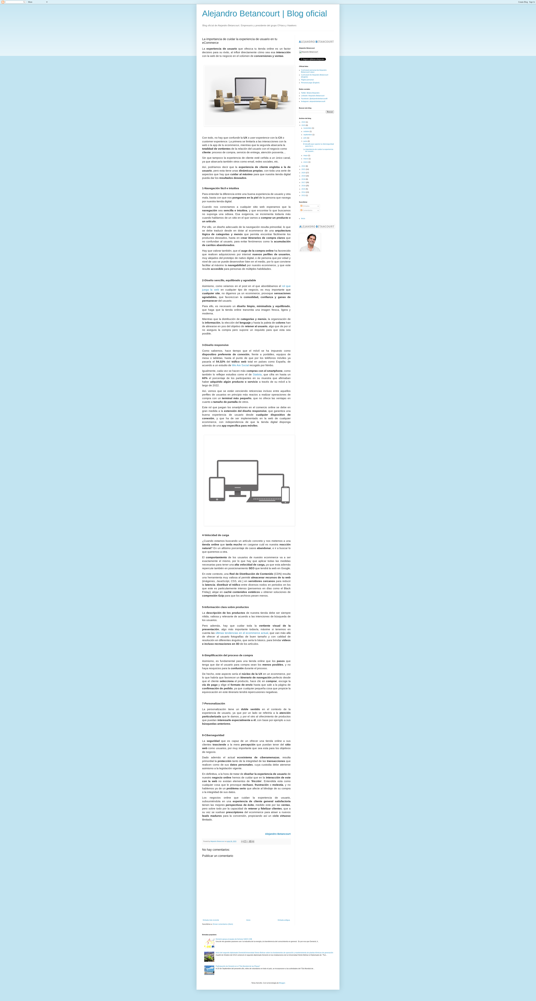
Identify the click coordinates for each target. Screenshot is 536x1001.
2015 (304, 189)
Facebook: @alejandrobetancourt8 (314, 99)
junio (305, 141)
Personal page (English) (310, 83)
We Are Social (240, 365)
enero (305, 162)
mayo (305, 155)
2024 (304, 122)
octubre (306, 131)
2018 (304, 179)
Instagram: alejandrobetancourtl (313, 101)
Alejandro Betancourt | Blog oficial (264, 13)
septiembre (307, 135)
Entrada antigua (284, 920)
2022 (304, 166)
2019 (304, 176)
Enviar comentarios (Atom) (223, 924)
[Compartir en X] (247, 841)
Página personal (307, 80)
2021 (304, 169)
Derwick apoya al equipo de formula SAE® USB (234, 939)
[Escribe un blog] (245, 841)
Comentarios (307, 210)
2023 (304, 125)
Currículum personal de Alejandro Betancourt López (314, 71)
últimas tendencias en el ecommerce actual (242, 632)
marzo (306, 159)
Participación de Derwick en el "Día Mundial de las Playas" (238, 966)
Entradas (305, 206)
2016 (304, 186)
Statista (257, 374)
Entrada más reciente (211, 920)
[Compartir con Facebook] (250, 841)
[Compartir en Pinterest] (253, 841)
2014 (304, 192)
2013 (304, 195)
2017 (304, 182)
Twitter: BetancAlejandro (310, 93)
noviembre (307, 128)
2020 (304, 173)
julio (305, 138)
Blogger (282, 983)
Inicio (248, 920)
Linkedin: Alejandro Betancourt (312, 96)
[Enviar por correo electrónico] (242, 841)
